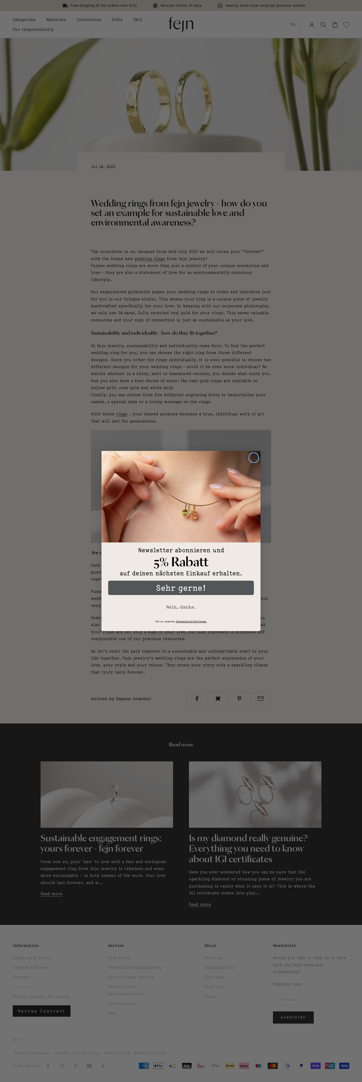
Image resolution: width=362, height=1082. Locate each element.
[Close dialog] (253, 457)
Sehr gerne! (181, 588)
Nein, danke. (181, 607)
